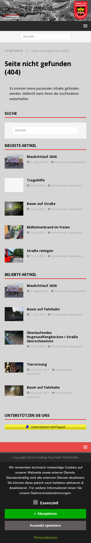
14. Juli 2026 (38, 209)
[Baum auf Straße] (14, 209)
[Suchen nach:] (46, 36)
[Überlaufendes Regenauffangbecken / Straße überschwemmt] (14, 338)
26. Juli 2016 (38, 346)
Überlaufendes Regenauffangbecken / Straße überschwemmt (52, 336)
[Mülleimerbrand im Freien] (14, 232)
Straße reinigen (40, 250)
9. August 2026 (39, 162)
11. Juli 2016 (38, 314)
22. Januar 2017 (40, 369)
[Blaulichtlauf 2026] (14, 162)
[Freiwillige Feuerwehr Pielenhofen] (45, 18)
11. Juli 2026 (38, 256)
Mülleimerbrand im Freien (48, 227)
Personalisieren (45, 538)
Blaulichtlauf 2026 (42, 156)
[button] (84, 25)
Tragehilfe (36, 180)
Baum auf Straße (41, 203)
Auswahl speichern (45, 525)
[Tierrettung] (14, 367)
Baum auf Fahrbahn (43, 309)
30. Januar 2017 (40, 392)
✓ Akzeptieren (45, 514)
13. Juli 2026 (38, 232)
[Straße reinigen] (14, 256)
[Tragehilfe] (14, 185)
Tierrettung (37, 364)
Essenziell (49, 503)
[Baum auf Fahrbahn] (14, 314)
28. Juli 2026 (38, 185)
